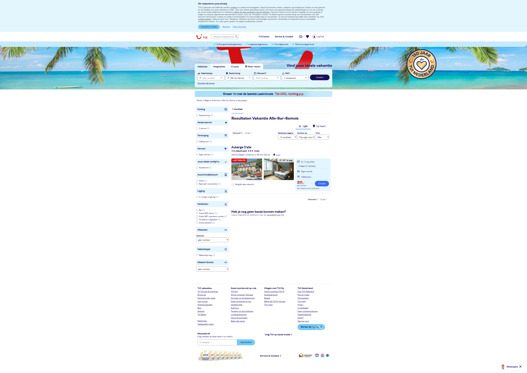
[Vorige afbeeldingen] (233, 170)
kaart (278, 154)
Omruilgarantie (281, 44)
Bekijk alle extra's (238, 321)
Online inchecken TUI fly (274, 291)
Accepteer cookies (209, 27)
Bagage (267, 298)
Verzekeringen (237, 304)
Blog (199, 308)
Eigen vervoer (206, 154)
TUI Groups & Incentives (207, 291)
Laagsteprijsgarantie (258, 44)
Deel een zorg (303, 321)
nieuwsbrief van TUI (275, 215)
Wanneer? (261, 73)
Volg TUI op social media (277, 335)
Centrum (200, 236)
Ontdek (322, 184)
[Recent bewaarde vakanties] (307, 36)
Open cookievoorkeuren (308, 311)
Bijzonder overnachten (210, 184)
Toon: (318, 133)
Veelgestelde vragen (205, 324)
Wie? (287, 73)
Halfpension (205, 141)
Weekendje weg (207, 255)
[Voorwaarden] (322, 355)
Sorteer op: (302, 133)
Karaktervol (205, 167)
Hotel (203, 180)
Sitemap (200, 311)
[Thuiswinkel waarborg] (306, 355)
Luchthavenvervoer (239, 314)
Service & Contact (269, 356)
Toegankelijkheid (304, 314)
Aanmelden (246, 342)
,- (300, 182)
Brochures (201, 294)
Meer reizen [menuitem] (254, 67)
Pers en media (303, 294)
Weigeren (226, 26)
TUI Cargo (268, 304)
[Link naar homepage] (201, 36)
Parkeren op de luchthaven (242, 311)
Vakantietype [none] (206, 73)
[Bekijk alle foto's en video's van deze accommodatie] (262, 169)
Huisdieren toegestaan (210, 219)
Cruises (235, 67)
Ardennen (250, 154)
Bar (202, 210)
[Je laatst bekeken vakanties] (300, 36)
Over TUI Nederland (306, 291)
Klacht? (301, 318)
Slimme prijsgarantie (304, 44)
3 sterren (204, 128)
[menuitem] (321, 36)
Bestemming (234, 73)
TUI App (234, 291)
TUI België (201, 314)
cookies (233, 7)
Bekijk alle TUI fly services (274, 301)
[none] (199, 77)
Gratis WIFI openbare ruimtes (213, 216)
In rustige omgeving (208, 197)
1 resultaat (237, 109)
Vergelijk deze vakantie (244, 184)
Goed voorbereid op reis (241, 301)
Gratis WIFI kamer (208, 213)
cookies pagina (204, 19)
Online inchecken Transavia (242, 294)
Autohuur (235, 308)
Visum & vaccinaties (239, 318)
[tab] (237, 110)
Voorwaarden (303, 298)
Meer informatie (239, 26)
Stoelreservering (270, 294)
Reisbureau (202, 321)
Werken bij (306, 326)
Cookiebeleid (303, 308)
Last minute (202, 301)
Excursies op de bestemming (243, 298)
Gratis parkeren (207, 222)
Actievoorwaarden (204, 304)
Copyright (302, 301)
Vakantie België (237, 154)
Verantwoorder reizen (206, 298)
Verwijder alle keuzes (206, 83)
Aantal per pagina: (285, 133)
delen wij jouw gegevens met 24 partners (252, 12)
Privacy (300, 304)
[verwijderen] (228, 77)
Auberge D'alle (241, 147)
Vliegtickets (219, 67)
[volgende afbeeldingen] (291, 170)
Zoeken (319, 77)
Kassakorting (206, 115)
